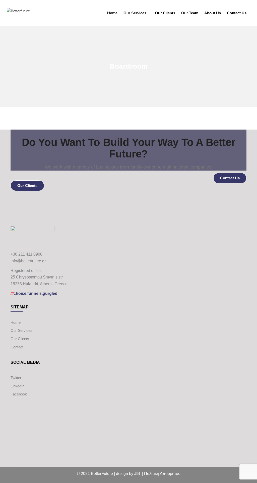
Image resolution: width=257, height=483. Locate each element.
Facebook (19, 394)
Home (112, 13)
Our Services (134, 13)
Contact (17, 347)
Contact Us (236, 13)
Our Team (189, 13)
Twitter (16, 378)
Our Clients (165, 13)
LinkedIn (17, 386)
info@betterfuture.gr (28, 261)
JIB (137, 473)
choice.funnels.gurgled (34, 293)
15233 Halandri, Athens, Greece (39, 284)
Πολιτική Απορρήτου (162, 473)
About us (212, 13)
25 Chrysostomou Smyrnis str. (37, 277)
